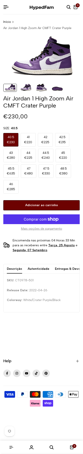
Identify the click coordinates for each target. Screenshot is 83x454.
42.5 (62, 139)
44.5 (46, 155)
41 (28, 139)
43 (11, 155)
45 (63, 155)
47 (28, 171)
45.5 (11, 171)
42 (45, 139)
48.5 (63, 171)
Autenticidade (38, 269)
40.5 (11, 139)
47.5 (46, 171)
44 (28, 155)
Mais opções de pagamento (41, 229)
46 (11, 186)
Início (7, 22)
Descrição (14, 269)
